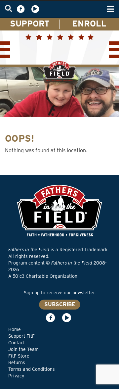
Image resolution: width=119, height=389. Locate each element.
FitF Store (18, 356)
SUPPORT (30, 23)
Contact (16, 342)
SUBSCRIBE (59, 304)
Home (14, 329)
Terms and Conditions (31, 369)
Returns (16, 362)
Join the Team (23, 349)
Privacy (16, 375)
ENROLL (89, 23)
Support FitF (21, 336)
